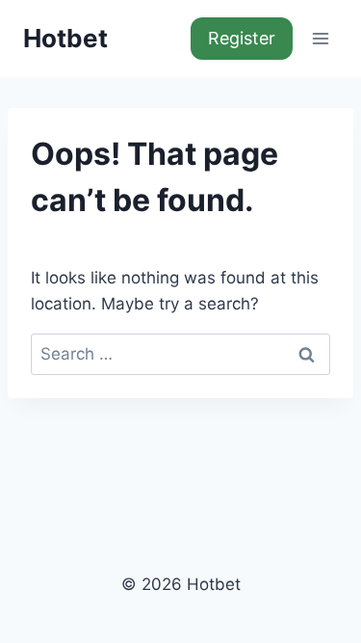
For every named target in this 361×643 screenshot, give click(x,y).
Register (241, 38)
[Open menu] (320, 38)
